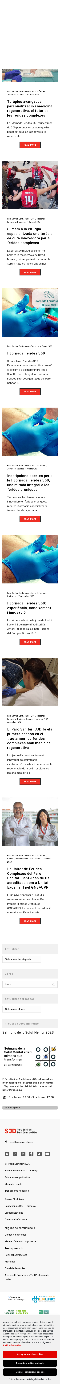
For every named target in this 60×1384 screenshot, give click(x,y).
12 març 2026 (33, 94)
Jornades (11, 94)
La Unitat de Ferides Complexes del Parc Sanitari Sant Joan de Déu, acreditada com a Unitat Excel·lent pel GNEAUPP (30, 878)
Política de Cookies (12, 1345)
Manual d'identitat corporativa (20, 1241)
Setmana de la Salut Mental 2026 (28, 1032)
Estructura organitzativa (17, 1177)
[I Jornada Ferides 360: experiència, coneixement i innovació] (30, 559)
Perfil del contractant (16, 1254)
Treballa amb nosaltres (17, 1190)
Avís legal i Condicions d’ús (39, 1379)
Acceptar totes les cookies (30, 1354)
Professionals (22, 859)
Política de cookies (17, 1379)
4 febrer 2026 (33, 469)
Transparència (14, 1248)
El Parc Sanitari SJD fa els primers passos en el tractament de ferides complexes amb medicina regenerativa (29, 738)
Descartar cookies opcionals (30, 1363)
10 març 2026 (34, 222)
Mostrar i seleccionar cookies (30, 1372)
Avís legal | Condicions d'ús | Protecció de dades (27, 1277)
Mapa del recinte (13, 1184)
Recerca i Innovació (34, 719)
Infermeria (42, 91)
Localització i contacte (20, 1142)
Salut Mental (34, 859)
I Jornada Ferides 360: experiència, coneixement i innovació (29, 607)
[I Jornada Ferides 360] (30, 312)
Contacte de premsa (15, 1234)
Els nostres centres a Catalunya (21, 1170)
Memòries (10, 1261)
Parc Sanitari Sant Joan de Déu (21, 91)
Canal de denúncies (15, 1268)
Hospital (41, 219)
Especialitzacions (14, 1212)
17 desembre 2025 (25, 596)
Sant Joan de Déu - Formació (20, 1206)
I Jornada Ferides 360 (26, 353)
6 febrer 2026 (46, 346)
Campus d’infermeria (16, 1219)
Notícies (20, 94)
